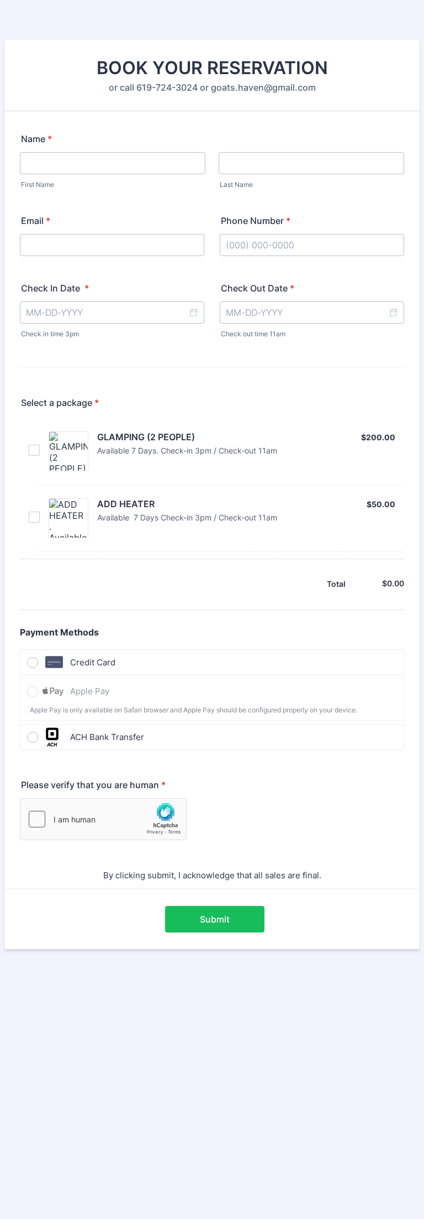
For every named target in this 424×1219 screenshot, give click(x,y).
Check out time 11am (253, 334)
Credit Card (92, 662)
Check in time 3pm (50, 334)
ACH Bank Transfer (107, 737)
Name (36, 138)
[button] (193, 312)
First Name (37, 184)
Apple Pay (89, 691)
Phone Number (255, 220)
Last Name (236, 184)
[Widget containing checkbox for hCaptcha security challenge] (103, 819)
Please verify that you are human (93, 784)
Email (35, 220)
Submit (215, 919)
